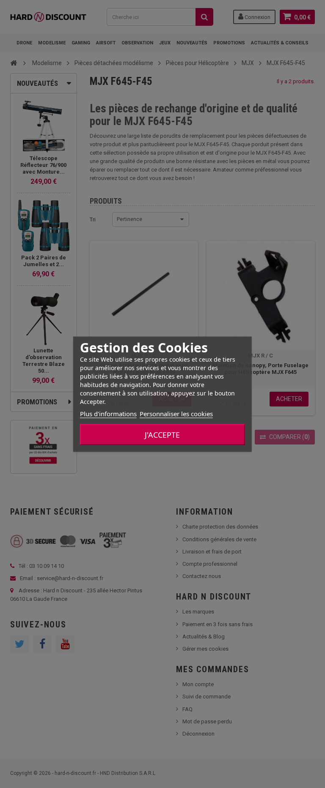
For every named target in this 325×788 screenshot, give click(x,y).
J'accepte (162, 434)
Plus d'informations (108, 413)
